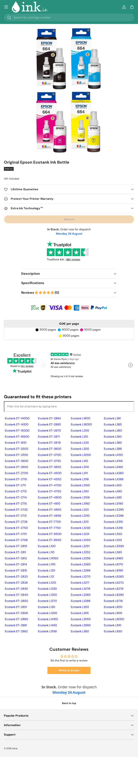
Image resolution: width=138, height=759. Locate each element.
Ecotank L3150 (80, 485)
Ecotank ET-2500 (16, 449)
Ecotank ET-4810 (49, 503)
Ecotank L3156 (80, 497)
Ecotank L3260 (81, 564)
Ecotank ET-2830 (16, 589)
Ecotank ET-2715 (16, 503)
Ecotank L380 (113, 430)
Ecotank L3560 (81, 625)
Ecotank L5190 (113, 503)
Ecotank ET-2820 (16, 576)
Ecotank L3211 (80, 522)
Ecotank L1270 (47, 601)
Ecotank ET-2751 (16, 534)
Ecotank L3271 (80, 583)
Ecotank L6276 (113, 589)
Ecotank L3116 (80, 479)
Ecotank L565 (113, 552)
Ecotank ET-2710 (16, 479)
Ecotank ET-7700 (49, 522)
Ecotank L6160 (113, 558)
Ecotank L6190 (113, 570)
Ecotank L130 (46, 607)
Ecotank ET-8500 (49, 534)
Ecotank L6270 (114, 583)
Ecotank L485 (113, 497)
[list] (69, 91)
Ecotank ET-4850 (49, 509)
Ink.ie (14, 748)
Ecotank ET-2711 (15, 485)
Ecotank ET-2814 (16, 564)
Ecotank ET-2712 (16, 491)
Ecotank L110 (46, 552)
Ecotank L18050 (81, 424)
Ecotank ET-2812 (16, 558)
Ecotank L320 (80, 509)
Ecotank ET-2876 (49, 443)
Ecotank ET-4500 (49, 473)
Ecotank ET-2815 (16, 570)
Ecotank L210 (79, 436)
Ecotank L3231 (80, 534)
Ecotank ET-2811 (15, 552)
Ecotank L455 (113, 485)
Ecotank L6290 (114, 595)
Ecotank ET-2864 (49, 418)
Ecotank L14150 (48, 619)
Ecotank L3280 (81, 595)
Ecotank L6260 (114, 576)
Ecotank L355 (80, 613)
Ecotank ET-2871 (49, 436)
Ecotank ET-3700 (49, 455)
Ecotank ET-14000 (17, 418)
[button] (132, 7)
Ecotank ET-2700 (16, 473)
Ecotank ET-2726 (16, 522)
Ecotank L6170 (113, 564)
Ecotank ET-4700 (49, 485)
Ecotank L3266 (80, 570)
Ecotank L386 (113, 449)
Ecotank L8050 (114, 619)
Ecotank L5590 (114, 546)
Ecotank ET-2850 (16, 601)
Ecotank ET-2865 (49, 424)
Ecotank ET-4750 (49, 491)
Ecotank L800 (113, 607)
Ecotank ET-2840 (16, 595)
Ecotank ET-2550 (16, 455)
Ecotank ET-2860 (16, 619)
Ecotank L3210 (80, 516)
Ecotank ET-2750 (16, 528)
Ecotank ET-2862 (16, 631)
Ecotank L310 (79, 461)
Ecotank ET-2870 (49, 430)
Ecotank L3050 (81, 455)
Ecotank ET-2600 (16, 461)
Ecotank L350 (80, 607)
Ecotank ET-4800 (49, 497)
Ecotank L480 (113, 491)
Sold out (69, 219)
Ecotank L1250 (47, 595)
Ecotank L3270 (80, 576)
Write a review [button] (69, 670)
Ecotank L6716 (113, 601)
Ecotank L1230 (47, 589)
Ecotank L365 (113, 424)
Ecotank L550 (113, 534)
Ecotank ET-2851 (16, 607)
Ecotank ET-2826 (16, 583)
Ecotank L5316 (113, 528)
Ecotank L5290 (114, 509)
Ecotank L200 (80, 430)
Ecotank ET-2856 (16, 613)
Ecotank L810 (112, 625)
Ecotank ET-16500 (17, 436)
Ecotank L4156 (113, 461)
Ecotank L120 (46, 570)
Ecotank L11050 (48, 558)
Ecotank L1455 (47, 625)
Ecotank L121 (46, 576)
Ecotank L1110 (46, 564)
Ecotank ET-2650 (16, 467)
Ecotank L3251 (80, 546)
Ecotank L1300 (47, 613)
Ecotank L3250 (81, 540)
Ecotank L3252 (80, 552)
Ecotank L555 (113, 540)
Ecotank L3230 (80, 528)
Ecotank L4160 (113, 467)
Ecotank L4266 (113, 479)
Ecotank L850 (113, 631)
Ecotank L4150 (113, 455)
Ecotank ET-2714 (16, 497)
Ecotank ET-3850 (49, 467)
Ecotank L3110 (80, 467)
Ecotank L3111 (79, 473)
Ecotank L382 (113, 436)
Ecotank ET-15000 (17, 430)
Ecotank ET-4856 (49, 516)
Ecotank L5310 (113, 522)
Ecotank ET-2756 (16, 540)
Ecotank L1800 (80, 418)
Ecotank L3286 (80, 601)
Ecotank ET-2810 (16, 546)
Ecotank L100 (47, 546)
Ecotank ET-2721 (16, 516)
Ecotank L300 (80, 449)
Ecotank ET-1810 (15, 443)
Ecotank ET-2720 (16, 509)
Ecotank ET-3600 (49, 449)
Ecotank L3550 (81, 619)
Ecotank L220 (80, 443)
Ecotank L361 (112, 418)
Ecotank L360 (80, 631)
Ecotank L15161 (47, 631)
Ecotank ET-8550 (49, 540)
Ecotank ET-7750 (49, 528)
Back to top (69, 703)
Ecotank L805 (113, 613)
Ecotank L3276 (80, 589)
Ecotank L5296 (114, 516)
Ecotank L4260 (114, 473)
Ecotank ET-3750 (49, 461)
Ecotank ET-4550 (49, 479)
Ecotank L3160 (80, 503)
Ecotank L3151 (80, 491)
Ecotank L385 (113, 443)
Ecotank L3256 (80, 558)
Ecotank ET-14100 (16, 424)
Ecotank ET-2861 (16, 625)
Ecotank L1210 (47, 583)
